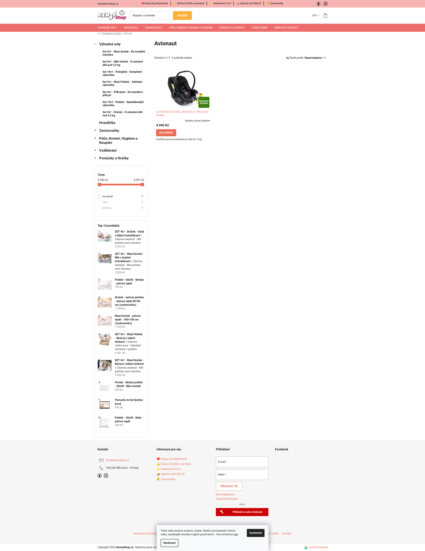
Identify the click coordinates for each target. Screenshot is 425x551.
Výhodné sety (110, 44)
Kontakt (286, 533)
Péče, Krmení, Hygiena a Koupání (118, 140)
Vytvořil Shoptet (318, 547)
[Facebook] (319, 4)
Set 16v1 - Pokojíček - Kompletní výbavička (122, 73)
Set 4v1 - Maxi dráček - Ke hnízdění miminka (124, 53)
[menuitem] (107, 28)
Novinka (123, 208)
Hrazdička (107, 123)
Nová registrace (225, 494)
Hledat (182, 15)
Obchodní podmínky (145, 533)
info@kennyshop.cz (108, 3)
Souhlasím (255, 532)
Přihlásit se (229, 486)
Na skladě (123, 196)
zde (236, 534)
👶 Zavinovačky (275, 3)
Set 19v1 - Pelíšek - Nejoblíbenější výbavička (123, 103)
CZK (314, 15)
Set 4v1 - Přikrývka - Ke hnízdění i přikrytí (123, 93)
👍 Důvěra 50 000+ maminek (189, 3)
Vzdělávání (108, 150)
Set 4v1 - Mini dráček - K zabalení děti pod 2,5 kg (123, 63)
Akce (123, 202)
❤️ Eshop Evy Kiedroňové (154, 3)
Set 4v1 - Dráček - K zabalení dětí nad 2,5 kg (122, 114)
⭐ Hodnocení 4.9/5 (220, 3)
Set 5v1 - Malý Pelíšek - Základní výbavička (122, 83)
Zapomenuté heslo (227, 498)
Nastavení (169, 542)
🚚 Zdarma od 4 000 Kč (249, 3)
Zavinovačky (109, 131)
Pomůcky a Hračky (114, 158)
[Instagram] (326, 4)
